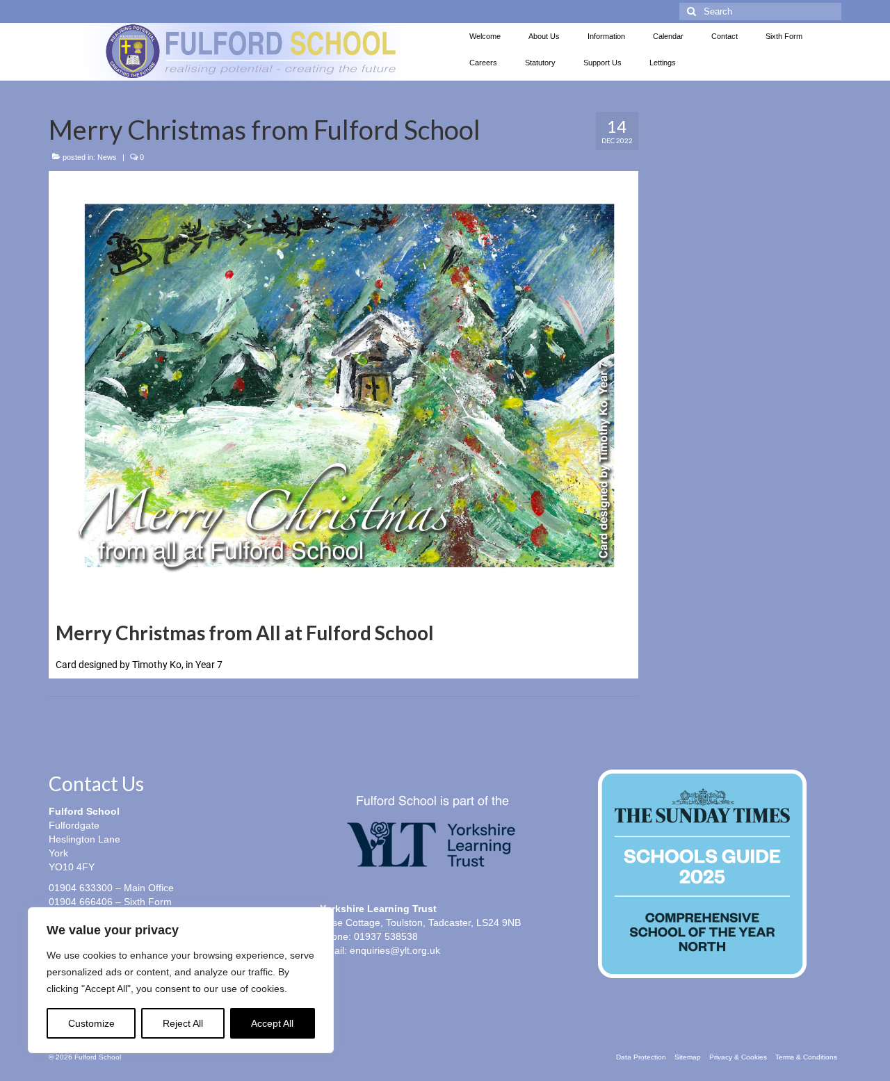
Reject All (183, 1023)
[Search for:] (760, 11)
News (107, 157)
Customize (91, 1023)
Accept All (272, 1023)
